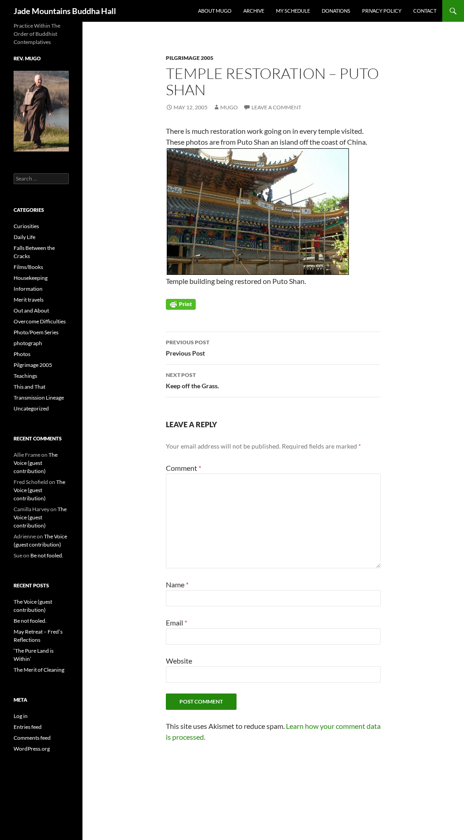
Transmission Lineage (39, 397)
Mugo (229, 107)
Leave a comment (276, 107)
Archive (253, 11)
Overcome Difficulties (40, 321)
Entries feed (28, 726)
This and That (29, 386)
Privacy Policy (381, 11)
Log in (21, 716)
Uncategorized (31, 408)
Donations (336, 11)
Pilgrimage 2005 (189, 57)
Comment (183, 468)
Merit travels (29, 299)
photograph (28, 343)
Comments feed (32, 737)
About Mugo (215, 11)
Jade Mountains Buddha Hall (65, 11)
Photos (22, 354)
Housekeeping (31, 277)
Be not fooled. (46, 555)
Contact (424, 11)
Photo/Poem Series (36, 332)
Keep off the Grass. (192, 380)
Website (179, 660)
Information (28, 288)
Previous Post (187, 348)
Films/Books (28, 267)
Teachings (25, 375)
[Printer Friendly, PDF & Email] (181, 303)
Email (176, 622)
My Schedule (293, 11)
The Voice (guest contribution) (36, 462)
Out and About (31, 310)
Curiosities (26, 226)
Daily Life (24, 237)
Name (177, 584)
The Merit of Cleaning (39, 669)
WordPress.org (32, 748)
